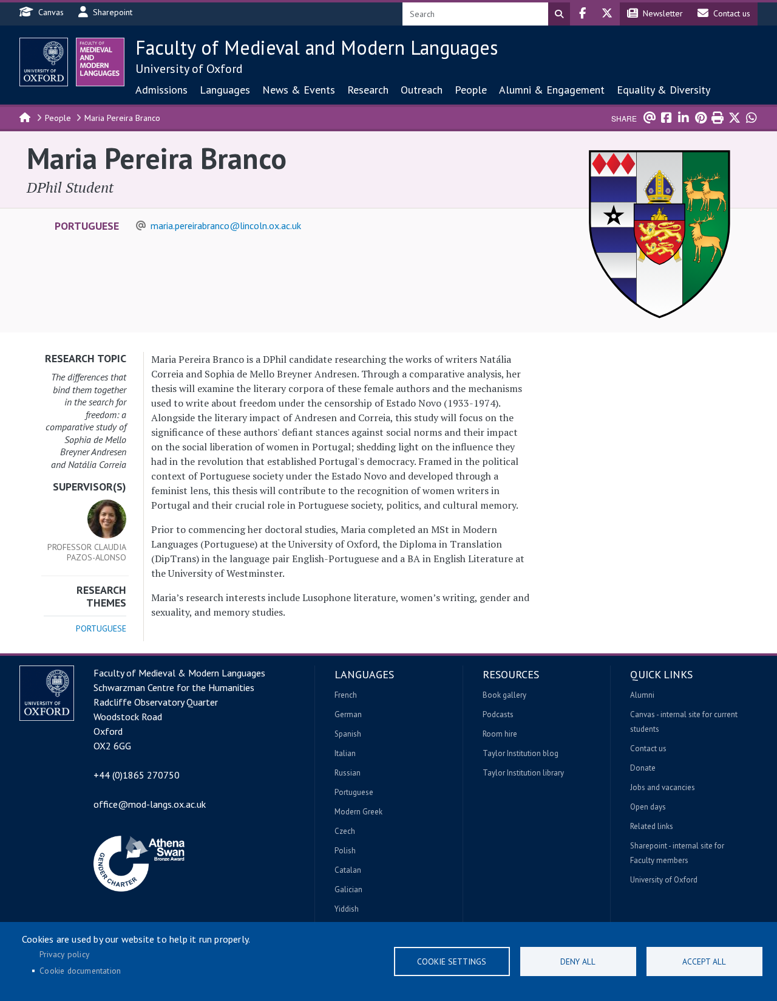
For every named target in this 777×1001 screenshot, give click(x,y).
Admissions (161, 90)
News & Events (298, 90)
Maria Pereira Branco (122, 117)
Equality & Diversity (663, 90)
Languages (225, 90)
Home (25, 117)
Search (559, 14)
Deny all (577, 961)
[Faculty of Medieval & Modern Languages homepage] (100, 62)
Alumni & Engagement (552, 90)
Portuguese (87, 226)
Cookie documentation (80, 970)
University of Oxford (189, 69)
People (471, 90)
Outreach (422, 90)
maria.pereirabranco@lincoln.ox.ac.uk (226, 225)
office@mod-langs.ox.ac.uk (149, 804)
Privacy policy (64, 954)
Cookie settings (451, 961)
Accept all (704, 961)
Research (367, 90)
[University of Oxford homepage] (43, 62)
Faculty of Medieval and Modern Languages (316, 47)
